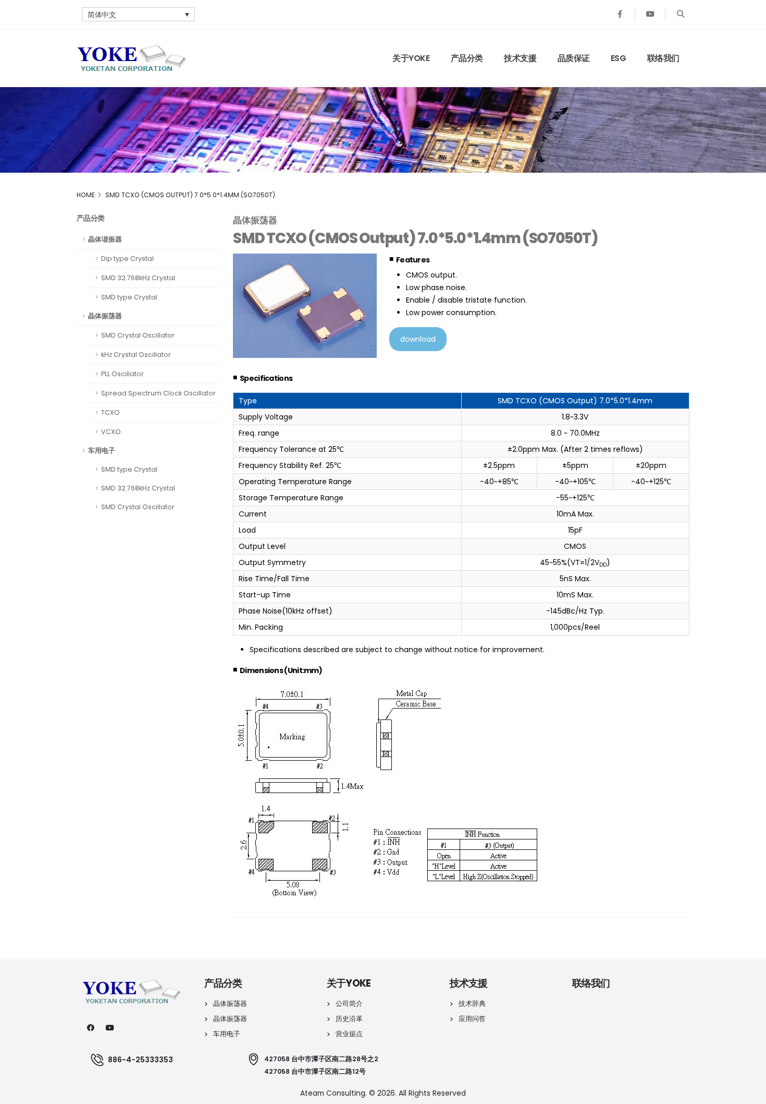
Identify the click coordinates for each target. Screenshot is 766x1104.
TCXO (110, 412)
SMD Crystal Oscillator (138, 335)
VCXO (111, 431)
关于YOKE (410, 58)
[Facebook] (619, 14)
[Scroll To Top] (748, 1092)
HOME (86, 194)
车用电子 (101, 450)
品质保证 (574, 58)
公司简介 (349, 1003)
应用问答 (472, 1018)
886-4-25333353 (140, 1059)
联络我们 (663, 58)
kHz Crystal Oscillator (136, 354)
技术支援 (520, 58)
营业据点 (349, 1033)
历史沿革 (349, 1018)
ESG (618, 58)
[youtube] (109, 1027)
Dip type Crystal (127, 258)
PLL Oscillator (122, 373)
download (418, 339)
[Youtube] (650, 14)
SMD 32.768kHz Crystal (138, 277)
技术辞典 (472, 1003)
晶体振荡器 (105, 315)
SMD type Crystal (129, 297)
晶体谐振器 (105, 239)
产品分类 (467, 58)
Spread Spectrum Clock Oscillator (158, 393)
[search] (680, 14)
